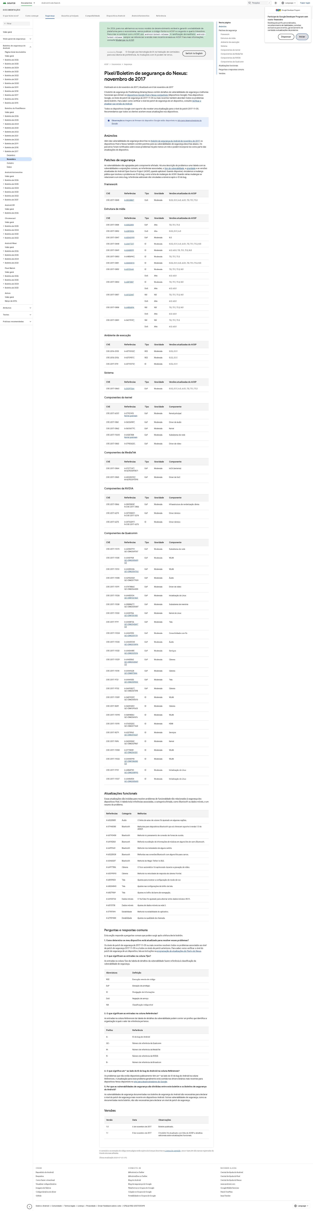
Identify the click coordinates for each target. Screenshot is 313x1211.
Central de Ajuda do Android (232, 1172)
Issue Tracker (225, 1196)
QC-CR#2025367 (131, 662)
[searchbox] (16, 24)
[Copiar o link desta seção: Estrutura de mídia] (127, 209)
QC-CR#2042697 (131, 624)
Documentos (26, 3)
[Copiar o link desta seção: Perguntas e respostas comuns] (150, 930)
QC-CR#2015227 (131, 735)
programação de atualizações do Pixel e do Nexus (179, 951)
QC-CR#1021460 (131, 598)
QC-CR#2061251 (131, 752)
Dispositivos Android (116, 16)
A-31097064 (129, 389)
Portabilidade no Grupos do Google (142, 1196)
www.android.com (228, 1184)
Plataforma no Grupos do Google (141, 1188)
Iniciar (302, 37)
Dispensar (286, 37)
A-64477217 (129, 244)
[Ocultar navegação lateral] (29, 1206)
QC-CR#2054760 (131, 571)
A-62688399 (129, 250)
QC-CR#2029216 (131, 653)
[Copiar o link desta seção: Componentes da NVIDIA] (135, 488)
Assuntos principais (70, 16)
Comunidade (57, 1206)
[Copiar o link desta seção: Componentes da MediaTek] (138, 452)
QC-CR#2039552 (131, 682)
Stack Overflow (227, 1192)
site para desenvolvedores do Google (150, 1082)
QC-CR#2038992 (131, 772)
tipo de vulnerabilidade (174, 168)
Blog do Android (134, 1180)
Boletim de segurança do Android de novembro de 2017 (175, 141)
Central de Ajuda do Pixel (230, 1176)
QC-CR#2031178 (131, 636)
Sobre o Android (42, 1206)
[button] (14, 39)
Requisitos (40, 1176)
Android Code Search (51, 3)
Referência (161, 16)
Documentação (11, 10)
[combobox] (259, 3)
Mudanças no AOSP (125, 40)
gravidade (191, 168)
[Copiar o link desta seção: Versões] (118, 1110)
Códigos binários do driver (46, 1192)
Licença (81, 1206)
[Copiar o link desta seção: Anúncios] (119, 135)
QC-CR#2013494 (131, 644)
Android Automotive (140, 16)
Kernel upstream (130, 416)
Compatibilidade (92, 16)
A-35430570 (129, 263)
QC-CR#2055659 (131, 560)
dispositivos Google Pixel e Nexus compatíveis (147, 95)
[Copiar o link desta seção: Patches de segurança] (137, 160)
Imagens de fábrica (43, 1188)
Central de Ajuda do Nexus (231, 1180)
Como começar (32, 16)
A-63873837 (129, 282)
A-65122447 (129, 295)
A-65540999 (129, 237)
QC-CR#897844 (130, 673)
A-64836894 (129, 307)
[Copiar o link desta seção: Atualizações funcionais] (139, 793)
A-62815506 (129, 231)
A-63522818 (129, 225)
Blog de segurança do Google (139, 1184)
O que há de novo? (11, 16)
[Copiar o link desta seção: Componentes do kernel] (134, 397)
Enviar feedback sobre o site (109, 1206)
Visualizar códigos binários (46, 1184)
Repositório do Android (45, 1172)
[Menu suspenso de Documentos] (35, 3)
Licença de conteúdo (172, 1151)
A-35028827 (129, 200)
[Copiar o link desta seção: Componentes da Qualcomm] (139, 533)
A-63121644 (129, 269)
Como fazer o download (45, 1180)
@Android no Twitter (136, 1172)
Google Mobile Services (230, 1188)
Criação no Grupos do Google (139, 1192)
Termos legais (69, 1206)
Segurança (49, 16)
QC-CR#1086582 (131, 761)
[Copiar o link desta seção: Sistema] (115, 373)
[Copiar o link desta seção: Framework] (119, 184)
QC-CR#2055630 (131, 781)
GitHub (38, 1196)
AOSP (106, 64)
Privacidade (90, 1206)
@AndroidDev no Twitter (137, 1176)
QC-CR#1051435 (131, 615)
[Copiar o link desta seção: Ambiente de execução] (133, 335)
